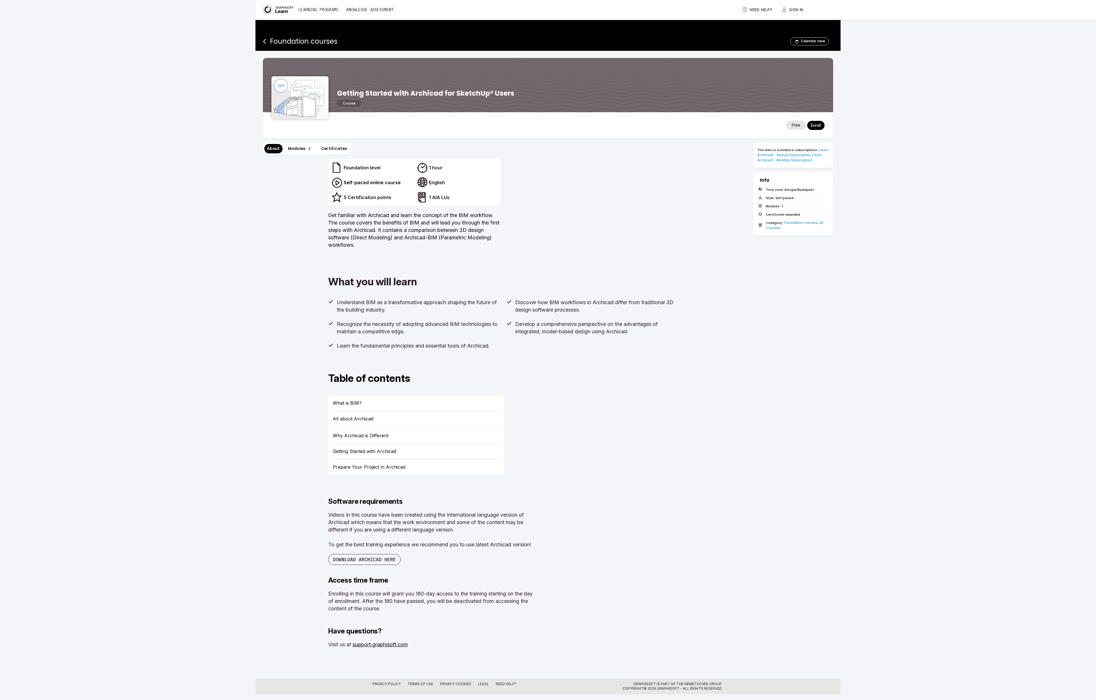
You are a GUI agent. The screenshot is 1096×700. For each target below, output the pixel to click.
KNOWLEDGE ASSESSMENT (370, 9)
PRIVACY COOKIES (455, 684)
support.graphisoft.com (380, 644)
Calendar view (813, 41)
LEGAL (483, 684)
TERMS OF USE (420, 684)
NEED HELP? (506, 684)
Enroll (816, 125)
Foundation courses (800, 222)
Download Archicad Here (364, 559)
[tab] (273, 149)
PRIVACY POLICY (386, 684)
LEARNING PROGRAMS (318, 9)
